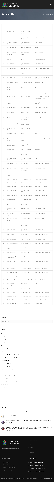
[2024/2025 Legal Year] (3, 416)
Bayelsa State (6, 462)
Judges (31, 447)
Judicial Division (5, 378)
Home (43, 14)
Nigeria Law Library (7, 470)
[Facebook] (45, 478)
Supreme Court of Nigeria (9, 467)
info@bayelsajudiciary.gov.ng (36, 465)
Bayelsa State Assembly (8, 464)
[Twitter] (42, 478)
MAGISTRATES (5, 360)
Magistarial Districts (8, 366)
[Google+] (47, 478)
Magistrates (32, 452)
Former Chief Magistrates (9, 363)
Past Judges (5, 351)
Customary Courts (6, 372)
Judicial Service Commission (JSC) (10, 381)
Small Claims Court (5, 393)
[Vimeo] (49, 478)
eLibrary (4, 390)
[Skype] (51, 478)
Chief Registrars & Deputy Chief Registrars (11, 357)
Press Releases (5, 399)
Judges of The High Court (8, 348)
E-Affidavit (4, 387)
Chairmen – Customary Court (10, 375)
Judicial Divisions (33, 450)
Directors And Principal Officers (9, 369)
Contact (4, 342)
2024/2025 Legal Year (11, 415)
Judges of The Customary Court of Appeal (11, 354)
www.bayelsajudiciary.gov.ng (36, 462)
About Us (4, 339)
